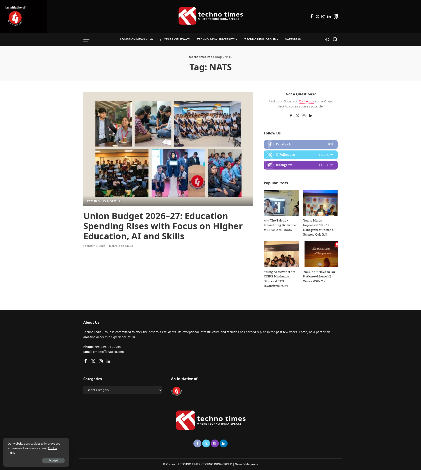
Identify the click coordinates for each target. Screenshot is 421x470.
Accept (53, 460)
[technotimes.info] (210, 16)
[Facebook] (311, 16)
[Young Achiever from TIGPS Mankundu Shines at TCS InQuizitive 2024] (281, 254)
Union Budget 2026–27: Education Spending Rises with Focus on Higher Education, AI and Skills (163, 226)
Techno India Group (103, 201)
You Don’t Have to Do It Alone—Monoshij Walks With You (319, 276)
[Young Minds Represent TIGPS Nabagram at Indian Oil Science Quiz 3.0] (320, 203)
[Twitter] (317, 16)
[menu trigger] (88, 39)
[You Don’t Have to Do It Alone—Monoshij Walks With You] (320, 254)
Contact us (306, 101)
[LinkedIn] (329, 16)
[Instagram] (323, 16)
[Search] (335, 39)
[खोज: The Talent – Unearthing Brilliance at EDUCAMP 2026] (281, 203)
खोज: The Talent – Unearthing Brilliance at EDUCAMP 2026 (280, 225)
